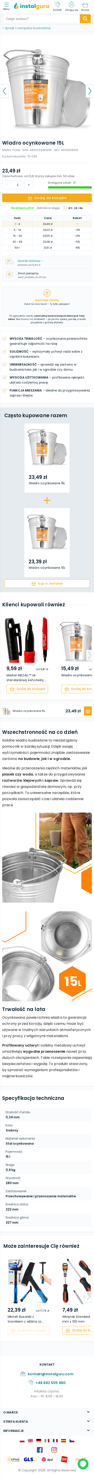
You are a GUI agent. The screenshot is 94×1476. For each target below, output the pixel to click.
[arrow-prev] (4, 655)
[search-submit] (85, 18)
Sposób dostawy (29, 261)
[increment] (6, 185)
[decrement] (28, 185)
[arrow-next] (89, 655)
